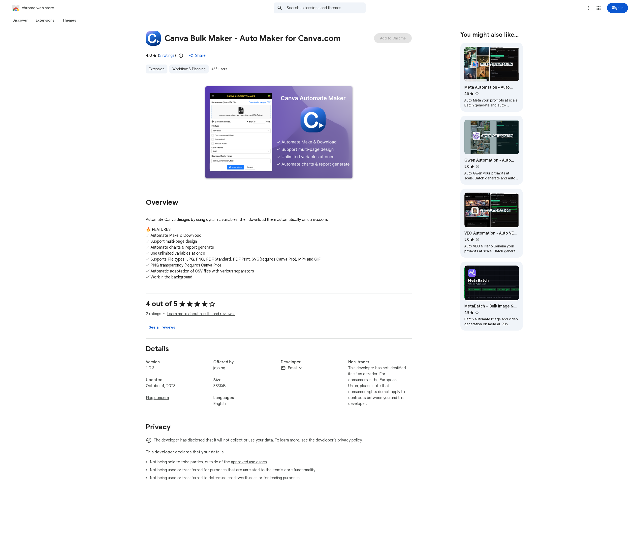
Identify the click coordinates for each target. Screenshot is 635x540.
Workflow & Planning (189, 69)
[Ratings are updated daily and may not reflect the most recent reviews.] (181, 56)
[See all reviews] (162, 327)
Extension (156, 69)
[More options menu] (588, 8)
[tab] (20, 20)
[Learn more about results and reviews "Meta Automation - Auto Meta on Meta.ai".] (477, 94)
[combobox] (326, 8)
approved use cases (249, 462)
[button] (598, 8)
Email (292, 368)
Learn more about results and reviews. (201, 313)
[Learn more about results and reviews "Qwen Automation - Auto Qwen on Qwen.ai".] (477, 166)
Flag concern (157, 397)
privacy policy (350, 440)
